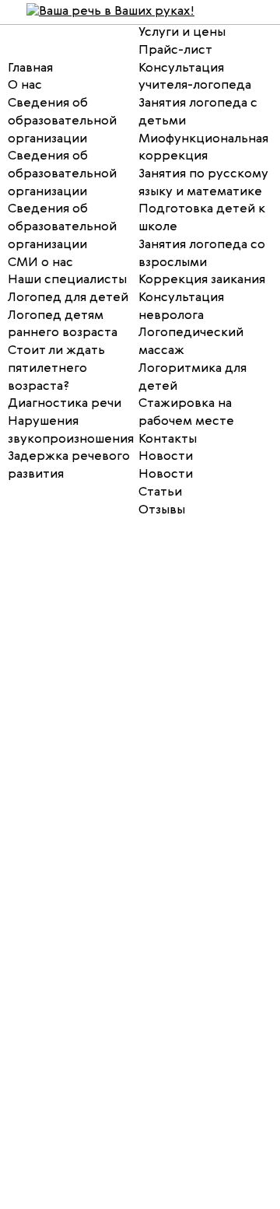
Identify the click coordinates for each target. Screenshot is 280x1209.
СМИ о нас (40, 263)
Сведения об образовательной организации (62, 174)
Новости (165, 456)
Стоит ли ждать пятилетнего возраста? (56, 368)
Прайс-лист (175, 50)
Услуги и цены (182, 32)
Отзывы (161, 510)
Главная (30, 68)
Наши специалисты (67, 280)
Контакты (167, 439)
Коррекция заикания (201, 280)
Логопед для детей (68, 298)
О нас (25, 85)
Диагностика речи (64, 404)
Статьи (160, 492)
